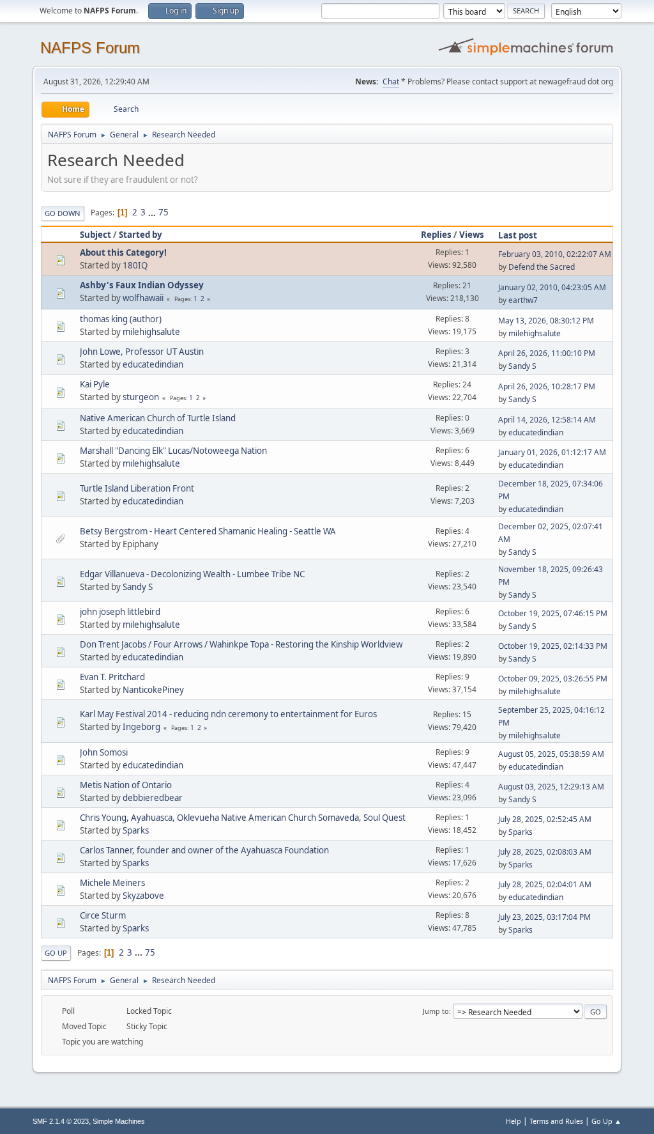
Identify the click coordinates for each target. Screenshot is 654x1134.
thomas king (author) (121, 319)
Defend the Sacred (541, 266)
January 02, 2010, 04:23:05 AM (552, 287)
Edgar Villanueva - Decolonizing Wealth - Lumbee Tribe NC (192, 574)
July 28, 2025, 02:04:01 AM (544, 884)
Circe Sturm (103, 915)
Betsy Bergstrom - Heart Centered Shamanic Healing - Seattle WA (208, 531)
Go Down (62, 213)
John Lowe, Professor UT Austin (142, 351)
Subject (95, 234)
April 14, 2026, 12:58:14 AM (547, 419)
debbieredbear (153, 798)
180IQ (135, 265)
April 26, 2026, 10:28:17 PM (546, 386)
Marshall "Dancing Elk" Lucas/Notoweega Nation (173, 450)
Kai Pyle (95, 384)
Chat (391, 81)
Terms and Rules (556, 1121)
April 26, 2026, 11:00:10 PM (546, 353)
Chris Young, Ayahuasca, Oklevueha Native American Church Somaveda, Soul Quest (243, 817)
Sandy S (522, 366)
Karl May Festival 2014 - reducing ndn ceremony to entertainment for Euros (228, 714)
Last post (517, 235)
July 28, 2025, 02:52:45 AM (544, 819)
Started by (140, 234)
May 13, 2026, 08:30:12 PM (546, 320)
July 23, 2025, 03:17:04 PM (544, 917)
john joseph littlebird (120, 611)
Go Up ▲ (606, 1121)
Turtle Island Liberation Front (137, 488)
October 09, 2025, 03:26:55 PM (552, 678)
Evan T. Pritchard (112, 677)
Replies (436, 234)
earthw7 (523, 300)
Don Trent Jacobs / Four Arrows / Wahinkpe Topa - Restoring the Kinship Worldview (241, 644)
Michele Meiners (112, 883)
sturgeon (141, 397)
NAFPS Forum (90, 47)
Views (471, 234)
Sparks (136, 830)
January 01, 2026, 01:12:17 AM (552, 452)
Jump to (436, 1011)
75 (163, 212)
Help (513, 1121)
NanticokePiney (153, 689)
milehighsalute (151, 332)
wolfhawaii (143, 298)
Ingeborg (141, 727)
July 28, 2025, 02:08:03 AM (544, 851)
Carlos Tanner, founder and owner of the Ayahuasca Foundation (204, 850)
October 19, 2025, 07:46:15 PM (552, 613)
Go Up (56, 953)
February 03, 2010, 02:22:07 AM (554, 254)
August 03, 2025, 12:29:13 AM (551, 786)
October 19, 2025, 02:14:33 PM (552, 646)
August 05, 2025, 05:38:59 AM (551, 754)
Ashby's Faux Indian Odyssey (142, 285)
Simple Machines (119, 1121)
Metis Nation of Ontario (126, 785)
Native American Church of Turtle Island (158, 418)
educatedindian (153, 364)
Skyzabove (143, 895)
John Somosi (104, 752)
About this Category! (123, 252)
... (153, 212)
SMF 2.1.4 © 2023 (61, 1121)
